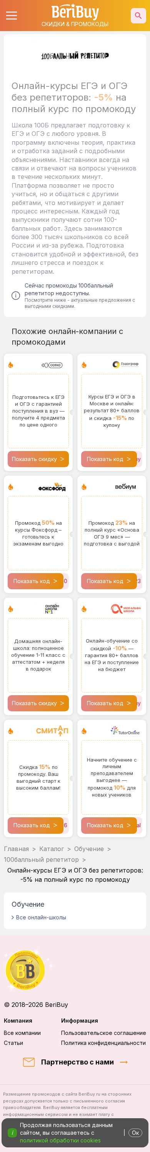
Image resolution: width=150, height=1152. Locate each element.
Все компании (22, 1033)
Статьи (13, 1043)
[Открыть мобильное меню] (11, 16)
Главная (16, 849)
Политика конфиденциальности (103, 1043)
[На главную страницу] (75, 969)
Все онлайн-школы (41, 917)
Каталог (51, 849)
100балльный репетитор (41, 859)
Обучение (89, 849)
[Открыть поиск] (138, 15)
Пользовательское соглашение (103, 1033)
